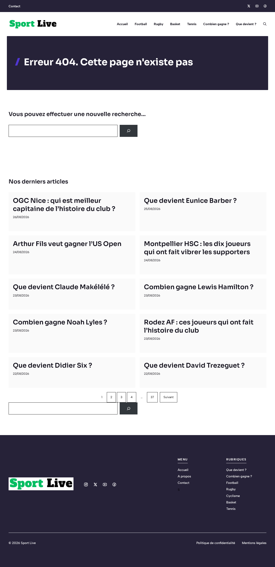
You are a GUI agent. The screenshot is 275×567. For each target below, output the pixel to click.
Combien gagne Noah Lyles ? (60, 322)
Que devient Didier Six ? (52, 365)
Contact (14, 6)
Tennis (191, 24)
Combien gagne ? (216, 24)
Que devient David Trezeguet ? (194, 365)
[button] (263, 24)
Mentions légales (254, 543)
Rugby (158, 24)
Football (141, 24)
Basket (175, 24)
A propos (184, 476)
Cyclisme (233, 496)
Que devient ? (246, 24)
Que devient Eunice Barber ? (190, 201)
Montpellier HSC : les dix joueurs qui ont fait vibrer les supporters (197, 248)
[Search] (129, 131)
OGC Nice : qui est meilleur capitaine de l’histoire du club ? (64, 205)
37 (152, 397)
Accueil (122, 24)
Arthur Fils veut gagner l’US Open (67, 244)
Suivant (168, 397)
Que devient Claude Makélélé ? (64, 287)
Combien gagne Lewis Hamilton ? (199, 287)
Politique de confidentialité (215, 543)
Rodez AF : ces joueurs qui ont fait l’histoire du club (199, 326)
